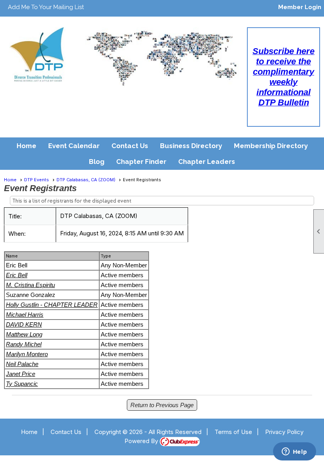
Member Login (299, 7)
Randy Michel (23, 344)
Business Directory (191, 146)
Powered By (142, 441)
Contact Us (129, 146)
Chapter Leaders (206, 161)
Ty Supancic (22, 383)
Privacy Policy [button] (284, 432)
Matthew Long (24, 334)
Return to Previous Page (162, 405)
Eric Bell (16, 275)
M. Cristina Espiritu (30, 285)
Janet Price (20, 373)
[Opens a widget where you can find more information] (294, 452)
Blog (96, 161)
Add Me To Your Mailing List (46, 7)
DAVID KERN (24, 324)
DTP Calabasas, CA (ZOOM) (86, 179)
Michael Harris (24, 314)
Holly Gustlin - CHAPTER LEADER (52, 304)
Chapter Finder (141, 161)
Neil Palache (22, 364)
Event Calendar (74, 146)
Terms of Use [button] (233, 432)
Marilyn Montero (27, 354)
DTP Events (36, 179)
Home (26, 146)
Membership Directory (271, 146)
